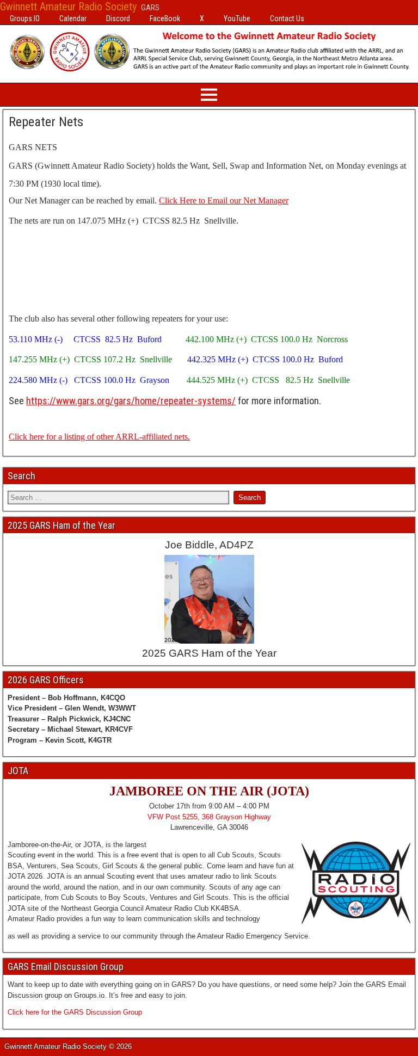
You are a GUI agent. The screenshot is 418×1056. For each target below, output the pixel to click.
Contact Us (287, 18)
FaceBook (165, 18)
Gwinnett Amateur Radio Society (68, 6)
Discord (118, 18)
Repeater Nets (46, 121)
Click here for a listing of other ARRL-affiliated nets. (99, 436)
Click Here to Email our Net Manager (223, 200)
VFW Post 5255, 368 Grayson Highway (209, 817)
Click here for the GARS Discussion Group (75, 1012)
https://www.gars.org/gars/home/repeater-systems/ (131, 400)
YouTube (237, 18)
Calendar (73, 18)
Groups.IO (25, 18)
